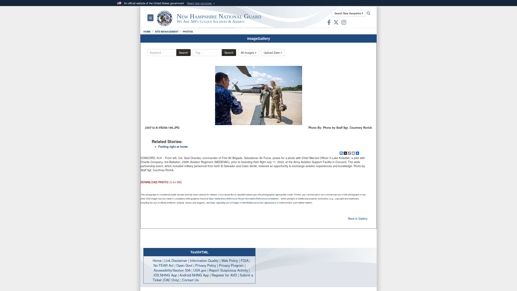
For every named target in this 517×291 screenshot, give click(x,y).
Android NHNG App (194, 275)
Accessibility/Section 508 (172, 270)
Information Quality (204, 260)
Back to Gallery (358, 218)
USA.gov (199, 270)
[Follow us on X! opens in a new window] (336, 23)
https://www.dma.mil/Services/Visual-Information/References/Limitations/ (244, 198)
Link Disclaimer (175, 260)
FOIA (245, 260)
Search (183, 53)
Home (157, 260)
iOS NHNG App (165, 275)
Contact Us (190, 279)
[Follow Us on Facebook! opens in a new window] (329, 23)
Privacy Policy (205, 265)
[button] (201, 3)
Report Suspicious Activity (228, 270)
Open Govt (184, 265)
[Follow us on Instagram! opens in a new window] (344, 23)
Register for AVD (224, 275)
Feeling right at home (173, 146)
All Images (248, 53)
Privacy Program (231, 265)
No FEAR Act (163, 265)
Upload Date (272, 53)
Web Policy (229, 260)
